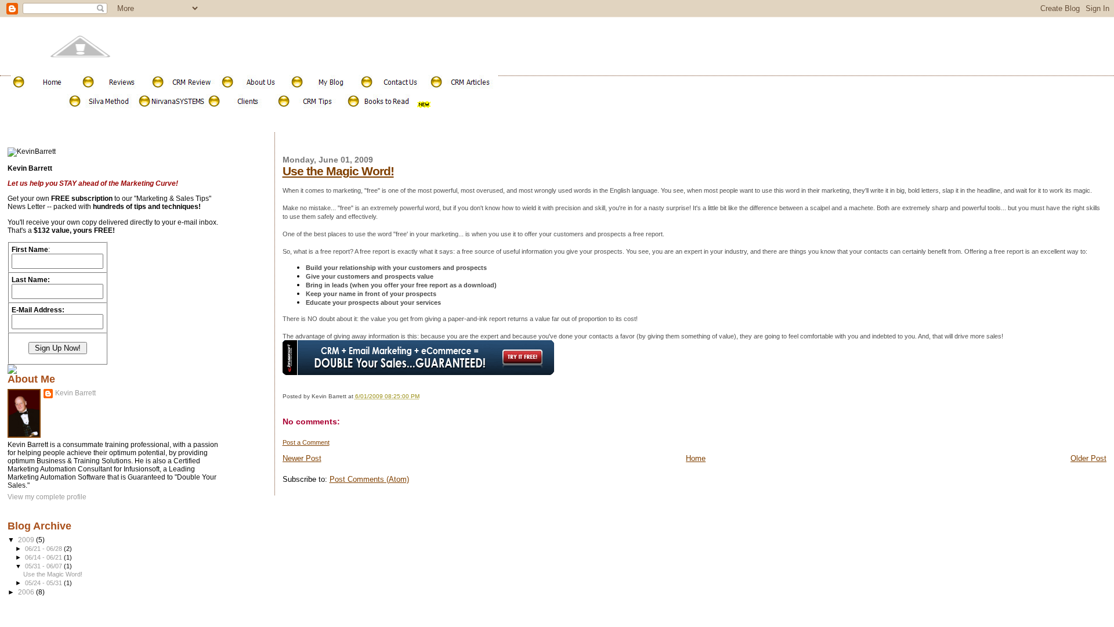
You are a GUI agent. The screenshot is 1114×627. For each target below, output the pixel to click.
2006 (27, 592)
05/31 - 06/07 (44, 566)
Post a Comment (306, 442)
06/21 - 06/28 (44, 548)
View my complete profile (47, 497)
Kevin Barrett (75, 393)
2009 (27, 539)
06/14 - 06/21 (44, 557)
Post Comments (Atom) (369, 479)
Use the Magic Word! (338, 171)
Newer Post (302, 458)
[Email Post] (422, 396)
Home (696, 458)
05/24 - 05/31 (44, 582)
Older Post (1088, 458)
